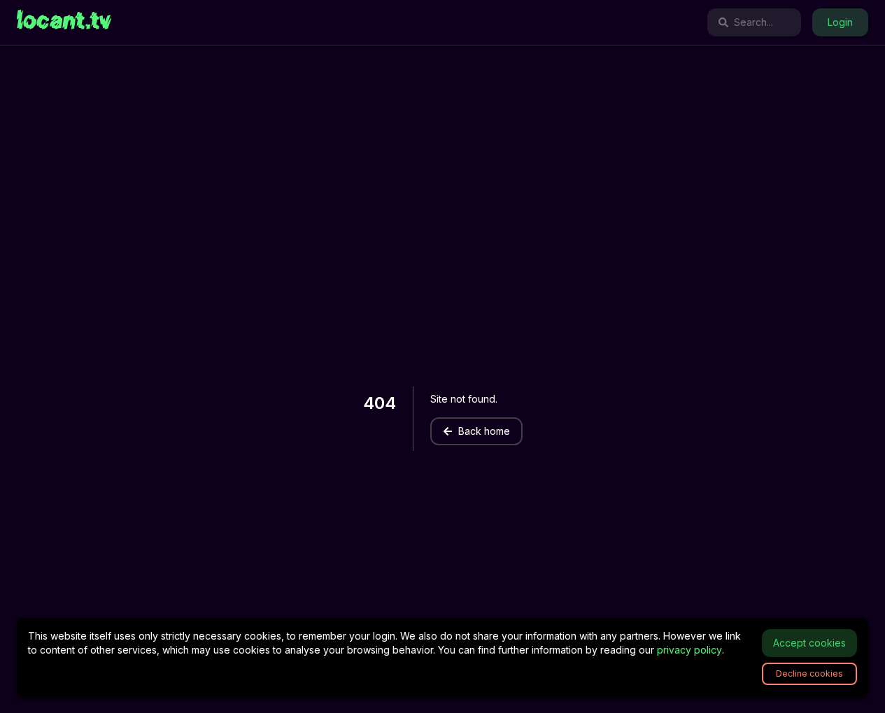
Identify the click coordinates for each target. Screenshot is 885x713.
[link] (64, 22)
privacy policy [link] (689, 650)
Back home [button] (484, 431)
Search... (753, 22)
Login (840, 22)
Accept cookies (809, 643)
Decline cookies (809, 673)
